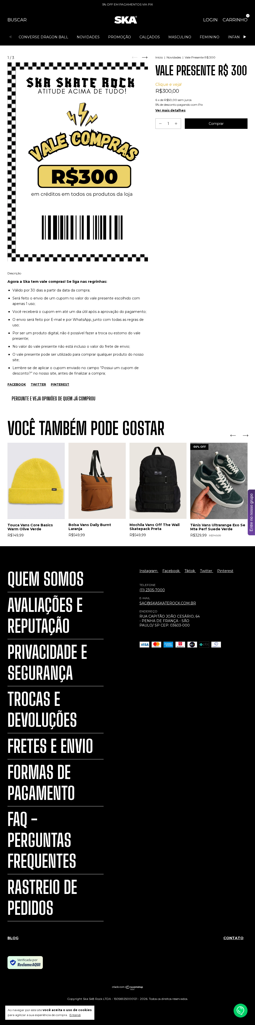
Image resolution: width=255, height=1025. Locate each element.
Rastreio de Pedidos (42, 898)
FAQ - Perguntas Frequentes (41, 840)
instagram (148, 571)
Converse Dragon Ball (43, 37)
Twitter (38, 384)
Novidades (88, 37)
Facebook (16, 384)
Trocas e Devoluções (42, 710)
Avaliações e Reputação (45, 615)
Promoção (119, 37)
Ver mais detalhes (170, 110)
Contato (233, 938)
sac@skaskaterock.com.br (167, 603)
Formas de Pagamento (41, 783)
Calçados (149, 37)
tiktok (190, 571)
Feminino (209, 37)
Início (159, 57)
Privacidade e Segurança (47, 662)
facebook (171, 571)
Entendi (75, 1015)
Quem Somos (45, 579)
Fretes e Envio (50, 746)
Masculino (179, 37)
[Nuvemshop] (127, 989)
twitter (206, 571)
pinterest (225, 571)
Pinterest (60, 384)
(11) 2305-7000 (152, 590)
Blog (12, 938)
